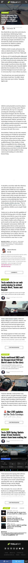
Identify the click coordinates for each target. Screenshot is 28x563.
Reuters (7, 123)
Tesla (3, 244)
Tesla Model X (6, 245)
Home (6, 552)
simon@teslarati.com (6, 264)
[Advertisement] (14, 94)
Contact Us (20, 552)
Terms (17, 554)
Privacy (23, 554)
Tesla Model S (19, 244)
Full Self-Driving (18, 242)
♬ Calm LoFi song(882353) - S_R (9, 535)
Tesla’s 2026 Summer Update (9, 319)
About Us (12, 552)
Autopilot (14, 241)
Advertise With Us (9, 554)
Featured (21, 241)
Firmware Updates (7, 242)
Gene (8, 298)
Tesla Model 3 (10, 244)
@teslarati (4, 531)
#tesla (7, 534)
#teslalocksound (19, 534)
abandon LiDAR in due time (12, 203)
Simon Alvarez (10, 28)
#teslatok (12, 534)
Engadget (18, 146)
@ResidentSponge (5, 266)
